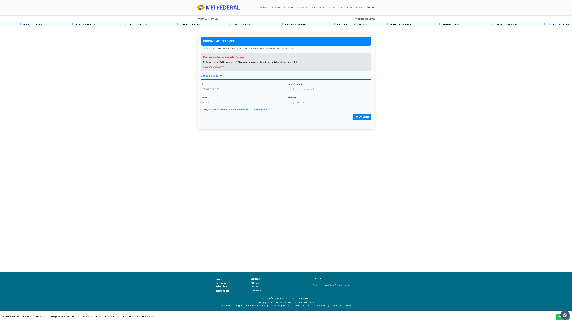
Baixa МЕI (255, 286)
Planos (288, 7)
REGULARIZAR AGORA (213, 67)
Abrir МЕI (255, 282)
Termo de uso (222, 291)
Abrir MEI (275, 7)
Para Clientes (327, 7)
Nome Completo (295, 84)
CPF (203, 84)
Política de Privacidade (221, 285)
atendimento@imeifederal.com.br (332, 285)
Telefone (292, 97)
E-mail (204, 97)
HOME (263, 7)
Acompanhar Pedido (350, 7)
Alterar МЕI (256, 290)
